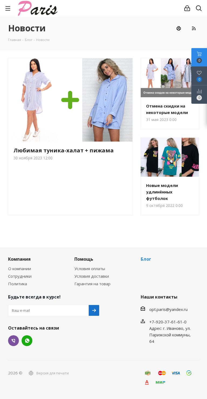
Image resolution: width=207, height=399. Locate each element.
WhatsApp (27, 340)
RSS (193, 28)
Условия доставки (91, 276)
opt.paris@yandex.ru (168, 309)
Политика (17, 283)
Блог (146, 259)
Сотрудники (20, 276)
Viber (13, 340)
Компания (19, 259)
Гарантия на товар (92, 283)
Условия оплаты (89, 268)
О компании (19, 268)
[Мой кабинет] (187, 8)
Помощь (83, 259)
